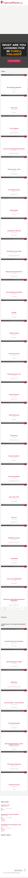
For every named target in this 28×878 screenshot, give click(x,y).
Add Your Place (18, 870)
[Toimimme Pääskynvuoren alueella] (14, 361)
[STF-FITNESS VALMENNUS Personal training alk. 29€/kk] (14, 751)
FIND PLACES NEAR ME (14, 60)
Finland (13, 54)
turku (15, 51)
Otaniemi (12, 746)
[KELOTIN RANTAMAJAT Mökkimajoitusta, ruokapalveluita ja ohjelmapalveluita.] (14, 710)
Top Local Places (7, 872)
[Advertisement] (14, 19)
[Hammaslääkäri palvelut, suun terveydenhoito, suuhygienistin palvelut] (14, 197)
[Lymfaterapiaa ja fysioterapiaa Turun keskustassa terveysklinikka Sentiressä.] (14, 136)
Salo (12, 663)
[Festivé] (14, 320)
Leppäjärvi (12, 724)
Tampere (12, 643)
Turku (12, 89)
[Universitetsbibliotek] (14, 75)
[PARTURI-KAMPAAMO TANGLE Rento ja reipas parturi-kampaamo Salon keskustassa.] (14, 649)
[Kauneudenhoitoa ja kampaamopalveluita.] (14, 587)
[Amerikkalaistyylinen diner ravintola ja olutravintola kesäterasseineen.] (14, 505)
